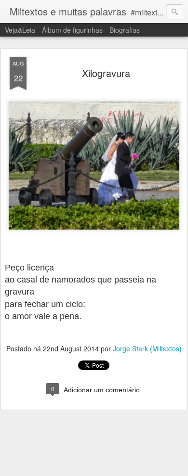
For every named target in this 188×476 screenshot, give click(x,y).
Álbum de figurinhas (72, 30)
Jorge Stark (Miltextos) (147, 348)
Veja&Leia (20, 30)
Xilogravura (106, 73)
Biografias (124, 30)
